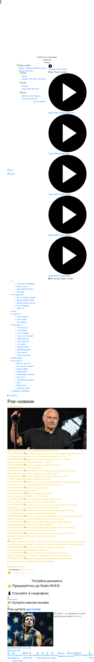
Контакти (21, 377)
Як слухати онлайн (25, 366)
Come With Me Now (30, 89)
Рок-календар (23, 305)
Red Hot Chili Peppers (31, 96)
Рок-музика (17, 294)
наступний (26, 648)
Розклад (20, 292)
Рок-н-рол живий (25, 336)
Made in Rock (23, 347)
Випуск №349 (13, 650)
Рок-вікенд (22, 330)
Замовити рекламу (20, 391)
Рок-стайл (21, 319)
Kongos (25, 86)
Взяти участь (23, 286)
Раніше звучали (26, 71)
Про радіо (17, 360)
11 (19, 567)
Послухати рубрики (26, 283)
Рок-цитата (22, 327)
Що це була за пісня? (26, 297)
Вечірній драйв (24, 349)
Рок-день (21, 344)
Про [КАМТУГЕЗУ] (25, 289)
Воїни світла (40, 68)
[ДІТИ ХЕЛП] (91, 657)
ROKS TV (20, 308)
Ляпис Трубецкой (26, 68)
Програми (17, 325)
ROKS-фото (22, 385)
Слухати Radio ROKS (57, 69)
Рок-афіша (21, 322)
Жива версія (23, 338)
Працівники (22, 371)
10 (17, 567)
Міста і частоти (24, 363)
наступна (33, 609)
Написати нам (23, 388)
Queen (24, 76)
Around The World (29, 98)
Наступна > (26, 569)
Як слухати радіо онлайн (61, 278)
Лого (19, 382)
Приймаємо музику (26, 374)
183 (23, 567)
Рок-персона (23, 341)
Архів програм (24, 355)
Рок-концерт (23, 333)
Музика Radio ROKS (25, 300)
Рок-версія (22, 352)
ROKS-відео (17, 358)
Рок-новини (22, 316)
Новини (15, 314)
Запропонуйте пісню (26, 303)
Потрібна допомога (25, 380)
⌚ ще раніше (39, 101)
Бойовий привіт (14, 648)
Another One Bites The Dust (34, 79)
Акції (14, 311)
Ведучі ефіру (22, 369)
